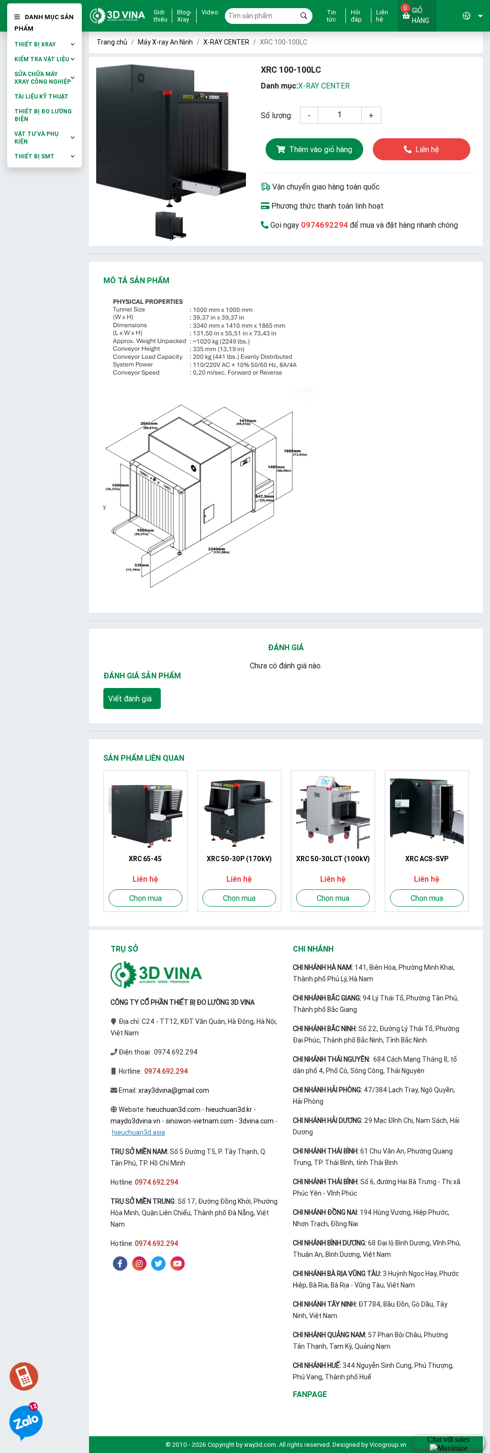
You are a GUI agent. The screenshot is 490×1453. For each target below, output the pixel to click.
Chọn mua (145, 898)
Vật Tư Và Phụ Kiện (36, 137)
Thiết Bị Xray (35, 44)
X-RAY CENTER (226, 42)
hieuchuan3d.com (173, 1109)
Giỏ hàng (416, 14)
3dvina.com (256, 1121)
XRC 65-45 (145, 858)
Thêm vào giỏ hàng (320, 149)
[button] (459, 16)
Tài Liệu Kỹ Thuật (41, 96)
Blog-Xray (184, 16)
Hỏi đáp (356, 16)
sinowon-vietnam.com (200, 1121)
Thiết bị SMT (34, 156)
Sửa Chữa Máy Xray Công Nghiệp (42, 77)
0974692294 (324, 225)
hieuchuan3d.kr (229, 1109)
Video (209, 12)
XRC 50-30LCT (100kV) (333, 858)
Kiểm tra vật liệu (41, 59)
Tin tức (331, 16)
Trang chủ (112, 42)
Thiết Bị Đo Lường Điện (43, 115)
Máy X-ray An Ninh (165, 42)
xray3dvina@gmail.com (173, 1090)
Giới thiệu (160, 16)
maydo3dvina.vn (135, 1121)
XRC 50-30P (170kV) (239, 858)
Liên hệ (382, 16)
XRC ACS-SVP (426, 858)
